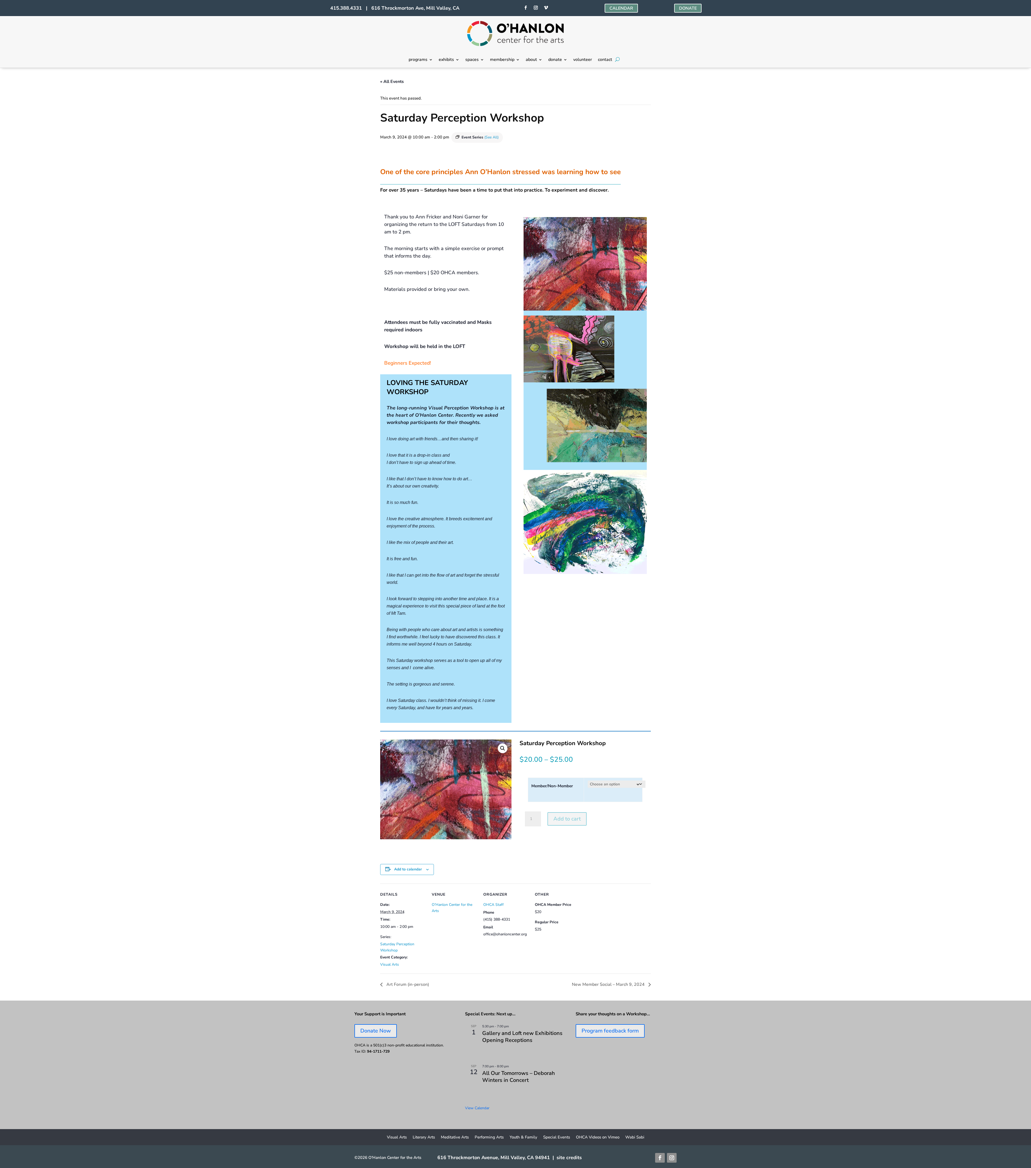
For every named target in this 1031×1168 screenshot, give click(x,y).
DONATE (688, 8)
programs (418, 60)
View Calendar (477, 1108)
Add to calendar (408, 869)
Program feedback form (610, 1030)
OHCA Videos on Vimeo (597, 1137)
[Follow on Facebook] (525, 8)
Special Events (556, 1137)
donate (555, 60)
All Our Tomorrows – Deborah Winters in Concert (518, 1077)
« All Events (392, 82)
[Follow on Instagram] (536, 8)
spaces (472, 60)
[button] (502, 748)
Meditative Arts (455, 1137)
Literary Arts (424, 1137)
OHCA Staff (493, 904)
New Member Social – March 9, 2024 (609, 984)
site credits (569, 1157)
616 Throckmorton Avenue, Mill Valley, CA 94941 (493, 1157)
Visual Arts (389, 964)
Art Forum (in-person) (407, 984)
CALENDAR (621, 8)
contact (605, 60)
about (531, 60)
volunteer (582, 60)
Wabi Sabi (634, 1137)
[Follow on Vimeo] (546, 8)
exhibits (446, 60)
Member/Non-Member (552, 786)
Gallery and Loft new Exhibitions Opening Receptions (522, 1037)
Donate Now (375, 1030)
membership (502, 60)
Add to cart (567, 818)
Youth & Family (523, 1137)
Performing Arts (489, 1137)
